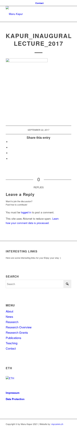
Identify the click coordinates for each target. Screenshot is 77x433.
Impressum (13, 393)
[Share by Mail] (11, 159)
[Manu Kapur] (32, 14)
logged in (26, 212)
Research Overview (19, 327)
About (9, 311)
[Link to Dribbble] (68, 428)
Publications (13, 338)
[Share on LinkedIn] (11, 153)
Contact (39, 3)
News (9, 316)
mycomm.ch (57, 424)
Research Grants (17, 332)
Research (12, 322)
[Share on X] (11, 147)
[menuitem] (39, 3)
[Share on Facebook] (11, 142)
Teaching (11, 343)
